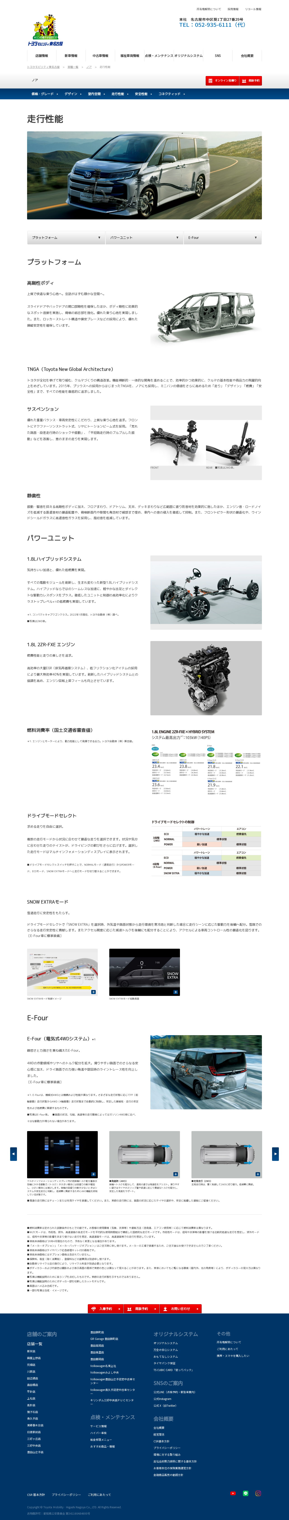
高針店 (31, 1405)
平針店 (31, 1391)
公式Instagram (162, 1399)
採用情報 (233, 9)
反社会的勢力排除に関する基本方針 (175, 1461)
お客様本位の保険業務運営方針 (172, 1468)
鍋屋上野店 (34, 1358)
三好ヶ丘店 (34, 1439)
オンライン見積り (226, 80)
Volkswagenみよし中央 (104, 1372)
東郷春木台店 (35, 1425)
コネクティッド (169, 94)
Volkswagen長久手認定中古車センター (112, 1391)
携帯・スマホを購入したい (233, 1355)
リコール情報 (253, 9)
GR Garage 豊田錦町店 (104, 1339)
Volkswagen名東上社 (103, 1366)
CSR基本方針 (162, 1441)
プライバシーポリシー (167, 1448)
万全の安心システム (166, 1350)
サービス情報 (98, 1426)
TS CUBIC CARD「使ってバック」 (174, 1370)
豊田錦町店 (97, 1332)
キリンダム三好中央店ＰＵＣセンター (112, 1402)
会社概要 (159, 1427)
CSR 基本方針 (36, 1494)
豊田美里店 (97, 1352)
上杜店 (31, 1398)
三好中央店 (34, 1445)
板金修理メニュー (101, 1439)
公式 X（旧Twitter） (166, 1405)
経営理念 (159, 1434)
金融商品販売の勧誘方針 (168, 1475)
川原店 (31, 1371)
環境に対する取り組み (167, 1454)
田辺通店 (32, 1378)
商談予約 (254, 80)
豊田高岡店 (97, 1345)
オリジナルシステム (166, 1343)
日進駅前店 (34, 1432)
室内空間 (94, 94)
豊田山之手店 (35, 1452)
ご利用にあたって (227, 1349)
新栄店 (31, 1351)
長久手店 (32, 1418)
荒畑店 (31, 1365)
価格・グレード (43, 94)
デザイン (71, 94)
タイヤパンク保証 (164, 1363)
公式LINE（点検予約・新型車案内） (175, 1392)
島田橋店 (32, 1385)
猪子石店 (32, 1412)
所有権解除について (209, 9)
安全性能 (141, 94)
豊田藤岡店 (97, 1359)
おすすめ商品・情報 (102, 1446)
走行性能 (118, 94)
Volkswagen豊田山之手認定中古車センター (112, 1381)
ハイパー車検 (98, 1433)
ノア (35, 80)
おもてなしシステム (166, 1356)
